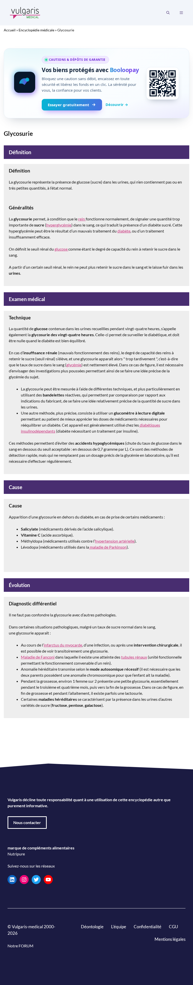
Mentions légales (170, 939)
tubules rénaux (134, 657)
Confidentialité (147, 926)
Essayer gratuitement (68, 104)
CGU (173, 926)
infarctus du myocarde (63, 645)
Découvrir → (117, 104)
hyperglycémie (58, 224)
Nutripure (16, 853)
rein (82, 218)
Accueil (10, 30)
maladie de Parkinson (108, 547)
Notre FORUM (20, 945)
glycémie (73, 364)
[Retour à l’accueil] (25, 12)
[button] (168, 12)
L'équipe (118, 926)
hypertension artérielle (114, 541)
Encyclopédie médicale (36, 30)
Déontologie (92, 926)
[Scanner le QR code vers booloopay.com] (162, 83)
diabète (123, 230)
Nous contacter (27, 822)
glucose (61, 249)
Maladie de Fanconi (38, 657)
